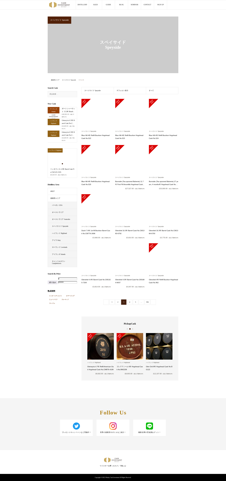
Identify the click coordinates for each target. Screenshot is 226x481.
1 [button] (127, 329)
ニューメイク (53, 299)
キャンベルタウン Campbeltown (58, 262)
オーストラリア (58, 212)
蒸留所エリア (55, 198)
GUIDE (108, 5)
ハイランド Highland (59, 233)
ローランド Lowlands (59, 247)
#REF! (52, 191)
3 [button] (132, 329)
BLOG (121, 5)
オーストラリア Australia (61, 219)
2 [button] (129, 329)
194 (147, 302)
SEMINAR (134, 5)
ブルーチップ (65, 299)
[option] (100, 354)
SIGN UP (160, 5)
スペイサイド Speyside (60, 226)
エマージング (70, 296)
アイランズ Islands (58, 254)
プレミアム (52, 303)
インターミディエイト (55, 295)
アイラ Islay (56, 240)
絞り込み (52, 282)
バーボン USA (57, 205)
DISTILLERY (82, 5)
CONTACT (147, 5)
